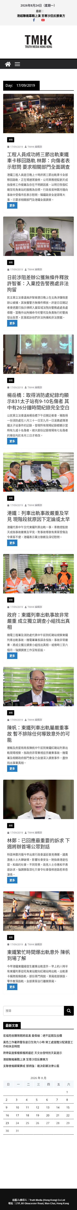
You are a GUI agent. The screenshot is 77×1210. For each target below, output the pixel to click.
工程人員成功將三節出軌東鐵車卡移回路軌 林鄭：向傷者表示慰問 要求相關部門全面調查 (38, 160)
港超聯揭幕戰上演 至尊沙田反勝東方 (41, 16)
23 (7, 1123)
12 (37, 1107)
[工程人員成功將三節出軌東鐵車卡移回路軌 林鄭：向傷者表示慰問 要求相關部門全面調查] (38, 113)
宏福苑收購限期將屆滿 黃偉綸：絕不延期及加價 (32, 1035)
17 (17, 1115)
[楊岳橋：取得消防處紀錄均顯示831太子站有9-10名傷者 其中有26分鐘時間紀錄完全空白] (38, 354)
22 (67, 1115)
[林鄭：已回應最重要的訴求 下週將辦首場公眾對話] (38, 799)
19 (37, 1115)
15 (67, 1107)
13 (47, 1107)
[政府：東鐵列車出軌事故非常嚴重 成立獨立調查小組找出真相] (38, 573)
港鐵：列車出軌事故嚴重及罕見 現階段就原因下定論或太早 (38, 516)
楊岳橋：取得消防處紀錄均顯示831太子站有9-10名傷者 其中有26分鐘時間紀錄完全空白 (38, 401)
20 (47, 1115)
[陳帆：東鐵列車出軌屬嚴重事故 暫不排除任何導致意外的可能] (38, 686)
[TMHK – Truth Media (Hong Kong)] (8, 64)
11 (27, 1107)
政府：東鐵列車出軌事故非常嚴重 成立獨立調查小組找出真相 (38, 620)
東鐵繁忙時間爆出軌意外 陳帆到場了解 (38, 955)
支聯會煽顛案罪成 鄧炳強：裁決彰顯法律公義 (31, 1066)
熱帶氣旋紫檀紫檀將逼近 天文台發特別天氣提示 (32, 1053)
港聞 (11, 139)
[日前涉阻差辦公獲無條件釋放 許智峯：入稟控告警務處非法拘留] (38, 236)
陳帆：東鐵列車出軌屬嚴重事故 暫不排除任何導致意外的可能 (38, 733)
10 (17, 1107)
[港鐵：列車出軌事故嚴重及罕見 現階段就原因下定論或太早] (38, 472)
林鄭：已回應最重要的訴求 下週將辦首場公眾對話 (38, 843)
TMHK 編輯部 (35, 146)
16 (7, 1115)
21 (57, 1115)
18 (27, 1115)
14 (57, 1107)
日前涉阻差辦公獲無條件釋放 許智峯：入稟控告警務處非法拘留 (38, 283)
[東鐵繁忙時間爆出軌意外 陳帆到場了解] (38, 911)
